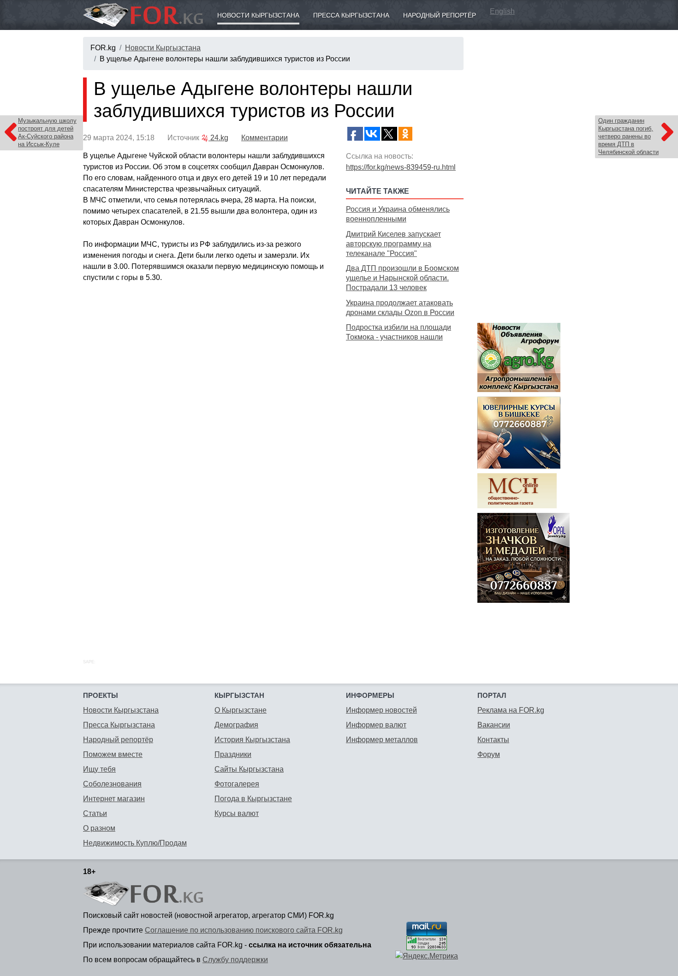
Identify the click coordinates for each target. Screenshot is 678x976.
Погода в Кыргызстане (253, 799)
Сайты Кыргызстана (249, 769)
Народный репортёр (439, 15)
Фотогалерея (236, 784)
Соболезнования (112, 784)
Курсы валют (236, 813)
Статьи (95, 813)
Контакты (493, 740)
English (502, 11)
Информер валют (376, 725)
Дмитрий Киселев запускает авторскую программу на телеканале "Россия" (393, 243)
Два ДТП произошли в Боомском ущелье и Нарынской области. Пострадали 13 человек (402, 278)
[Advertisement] (405, 489)
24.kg (218, 138)
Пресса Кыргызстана (351, 15)
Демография (236, 725)
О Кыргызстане (240, 710)
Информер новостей (381, 710)
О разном (99, 828)
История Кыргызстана (252, 740)
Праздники (232, 754)
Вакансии (493, 725)
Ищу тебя (99, 769)
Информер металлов (382, 740)
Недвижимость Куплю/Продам (135, 843)
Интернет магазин (114, 799)
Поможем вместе (113, 754)
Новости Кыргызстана (258, 15)
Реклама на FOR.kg (510, 710)
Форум (488, 754)
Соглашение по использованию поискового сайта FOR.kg (244, 930)
